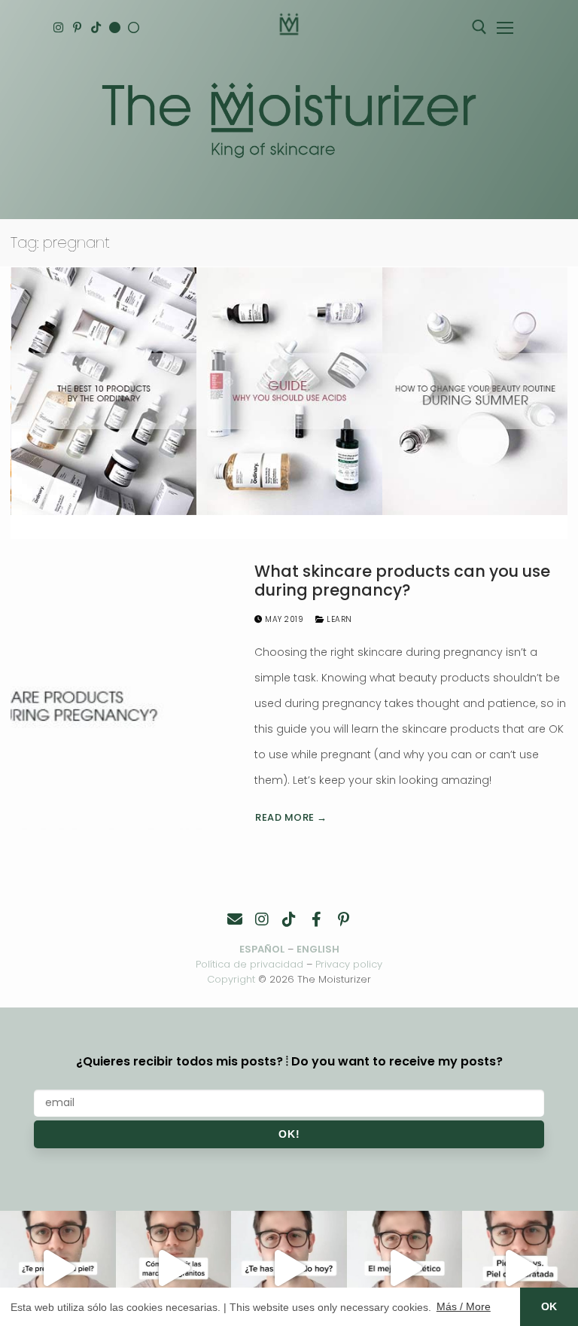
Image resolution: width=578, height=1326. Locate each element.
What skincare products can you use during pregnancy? (402, 581)
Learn (338, 619)
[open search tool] (479, 27)
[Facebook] (316, 919)
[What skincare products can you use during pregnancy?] (122, 696)
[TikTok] (96, 27)
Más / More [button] (464, 1306)
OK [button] (549, 1306)
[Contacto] (234, 919)
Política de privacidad (249, 964)
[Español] (133, 27)
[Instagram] (58, 27)
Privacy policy (348, 964)
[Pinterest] (77, 27)
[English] (115, 27)
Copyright (231, 979)
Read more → (291, 817)
